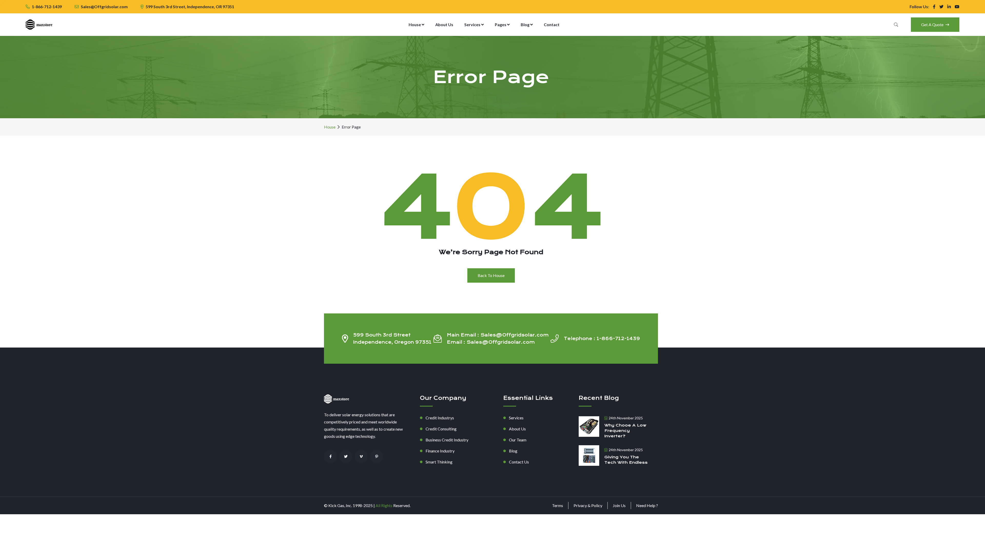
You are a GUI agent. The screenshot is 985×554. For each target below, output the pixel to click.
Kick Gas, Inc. (340, 505)
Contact (551, 24)
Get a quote (932, 24)
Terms (557, 505)
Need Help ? (647, 505)
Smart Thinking (439, 461)
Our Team (517, 439)
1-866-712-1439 (47, 6)
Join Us (619, 505)
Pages (501, 24)
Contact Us (519, 461)
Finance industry (440, 450)
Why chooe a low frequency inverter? (625, 430)
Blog (525, 24)
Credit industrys (440, 417)
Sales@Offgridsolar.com (104, 6)
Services (472, 24)
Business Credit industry (447, 439)
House (415, 24)
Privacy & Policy (588, 505)
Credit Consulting (441, 428)
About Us (444, 24)
